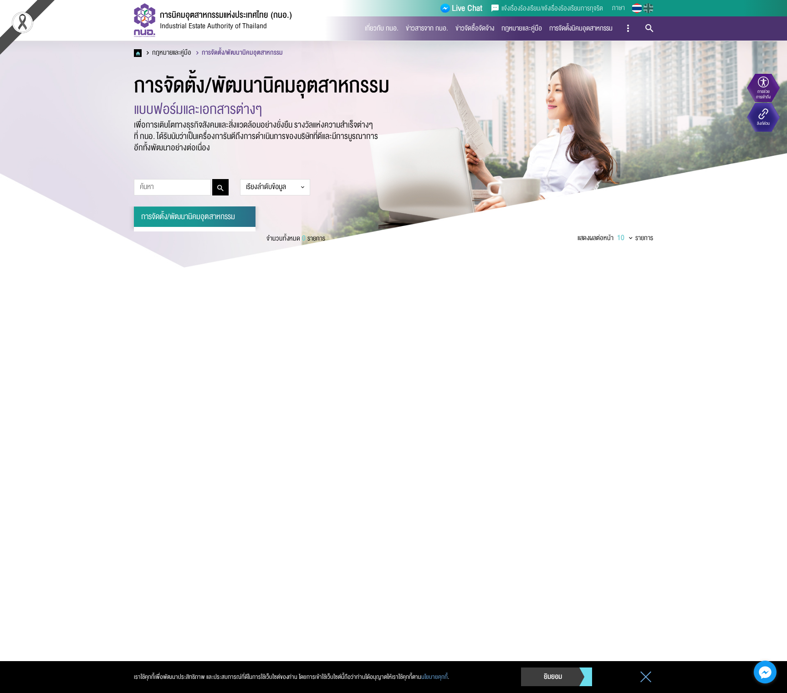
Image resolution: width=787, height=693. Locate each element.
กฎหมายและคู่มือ (521, 28)
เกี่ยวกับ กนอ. (382, 28)
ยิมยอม (553, 676)
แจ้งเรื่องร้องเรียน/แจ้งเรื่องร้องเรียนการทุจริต (551, 8)
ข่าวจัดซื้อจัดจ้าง (474, 28)
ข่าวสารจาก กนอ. (427, 28)
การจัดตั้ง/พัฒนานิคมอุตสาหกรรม (241, 52)
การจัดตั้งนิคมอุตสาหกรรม (581, 28)
